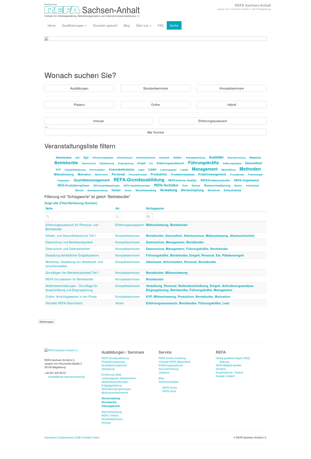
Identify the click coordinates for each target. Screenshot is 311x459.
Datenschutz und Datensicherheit (67, 249)
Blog (127, 25)
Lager (141, 169)
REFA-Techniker (166, 185)
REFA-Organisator (246, 180)
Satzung (224, 361)
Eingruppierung (125, 163)
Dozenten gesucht (105, 25)
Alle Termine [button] (155, 132)
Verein (128, 190)
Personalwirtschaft (138, 174)
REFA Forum (169, 387)
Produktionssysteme (182, 174)
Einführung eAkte (111, 374)
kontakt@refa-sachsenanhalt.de (66, 376)
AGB (78, 437)
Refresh (196, 185)
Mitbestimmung (64, 174)
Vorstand (221, 369)
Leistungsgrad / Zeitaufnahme (119, 378)
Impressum (50, 437)
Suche (174, 25)
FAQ (161, 25)
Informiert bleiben (169, 381)
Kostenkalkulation (121, 169)
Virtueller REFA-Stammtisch (64, 303)
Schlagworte (155, 208)
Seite (49, 208)
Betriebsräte (66, 162)
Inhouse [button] (98, 121)
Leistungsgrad (168, 169)
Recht (185, 185)
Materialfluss (229, 169)
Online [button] (155, 104)
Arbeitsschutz (124, 157)
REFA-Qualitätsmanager (137, 185)
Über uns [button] (142, 25)
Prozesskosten (237, 174)
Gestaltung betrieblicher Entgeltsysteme (72, 255)
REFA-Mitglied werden (229, 365)
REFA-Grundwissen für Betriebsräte (69, 279)
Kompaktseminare (127, 235)
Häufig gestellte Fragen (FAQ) (233, 358)
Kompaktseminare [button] (232, 88)
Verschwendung (145, 190)
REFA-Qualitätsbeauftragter (106, 185)
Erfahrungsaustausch (170, 163)
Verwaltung (168, 190)
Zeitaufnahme (232, 190)
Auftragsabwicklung (195, 157)
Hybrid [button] (231, 104)
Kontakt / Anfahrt (225, 376)
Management (205, 169)
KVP (58, 169)
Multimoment (101, 174)
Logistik (184, 169)
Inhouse (106, 422)
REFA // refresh (110, 415)
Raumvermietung (169, 369)
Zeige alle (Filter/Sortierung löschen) (70, 203)
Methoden (250, 168)
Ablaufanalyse (64, 157)
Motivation (84, 174)
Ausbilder (216, 157)
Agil (86, 157)
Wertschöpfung (192, 190)
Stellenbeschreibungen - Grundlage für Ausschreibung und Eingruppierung (71, 288)
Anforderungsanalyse (102, 157)
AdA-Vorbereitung (112, 412)
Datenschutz (89, 163)
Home (52, 25)
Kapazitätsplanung (75, 169)
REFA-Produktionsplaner (73, 185)
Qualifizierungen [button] (73, 25)
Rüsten (238, 185)
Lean (152, 169)
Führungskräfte (203, 162)
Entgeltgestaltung (112, 385)
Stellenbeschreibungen (115, 381)
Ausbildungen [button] (79, 88)
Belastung (255, 157)
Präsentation (64, 180)
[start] (61, 349)
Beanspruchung (237, 157)
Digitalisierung (107, 163)
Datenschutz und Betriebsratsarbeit (69, 242)
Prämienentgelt (255, 174)
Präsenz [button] (79, 104)
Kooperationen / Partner (229, 372)
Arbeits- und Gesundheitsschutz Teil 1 (70, 235)
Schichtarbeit (252, 185)
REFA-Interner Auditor (182, 180)
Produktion (159, 174)
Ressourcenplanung (217, 185)
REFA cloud (169, 391)
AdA (77, 157)
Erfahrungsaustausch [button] (212, 121)
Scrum (79, 190)
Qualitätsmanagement (92, 180)
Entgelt (141, 163)
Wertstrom (214, 190)
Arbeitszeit (164, 157)
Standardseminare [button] (155, 88)
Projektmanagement (212, 174)
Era (151, 163)
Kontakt (87, 437)
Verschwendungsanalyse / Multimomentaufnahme (117, 390)
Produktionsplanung (113, 361)
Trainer (116, 190)
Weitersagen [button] (46, 321)
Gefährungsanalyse (232, 163)
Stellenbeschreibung (97, 190)
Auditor (177, 157)
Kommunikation (97, 169)
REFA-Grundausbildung (139, 179)
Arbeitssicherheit (145, 157)
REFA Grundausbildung (115, 358)
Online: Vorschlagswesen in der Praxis (71, 296)
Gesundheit (253, 163)
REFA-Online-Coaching (172, 358)
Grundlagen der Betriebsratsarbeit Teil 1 (72, 272)
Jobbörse (164, 372)
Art (117, 208)
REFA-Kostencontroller (215, 180)
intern (96, 437)
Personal (118, 174)
